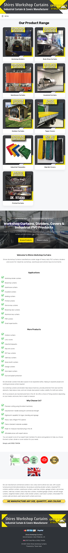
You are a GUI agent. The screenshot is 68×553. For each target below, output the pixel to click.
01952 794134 (15, 443)
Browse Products (26, 240)
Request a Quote (42, 240)
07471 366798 (29, 540)
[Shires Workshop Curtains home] (34, 7)
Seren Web (38, 546)
